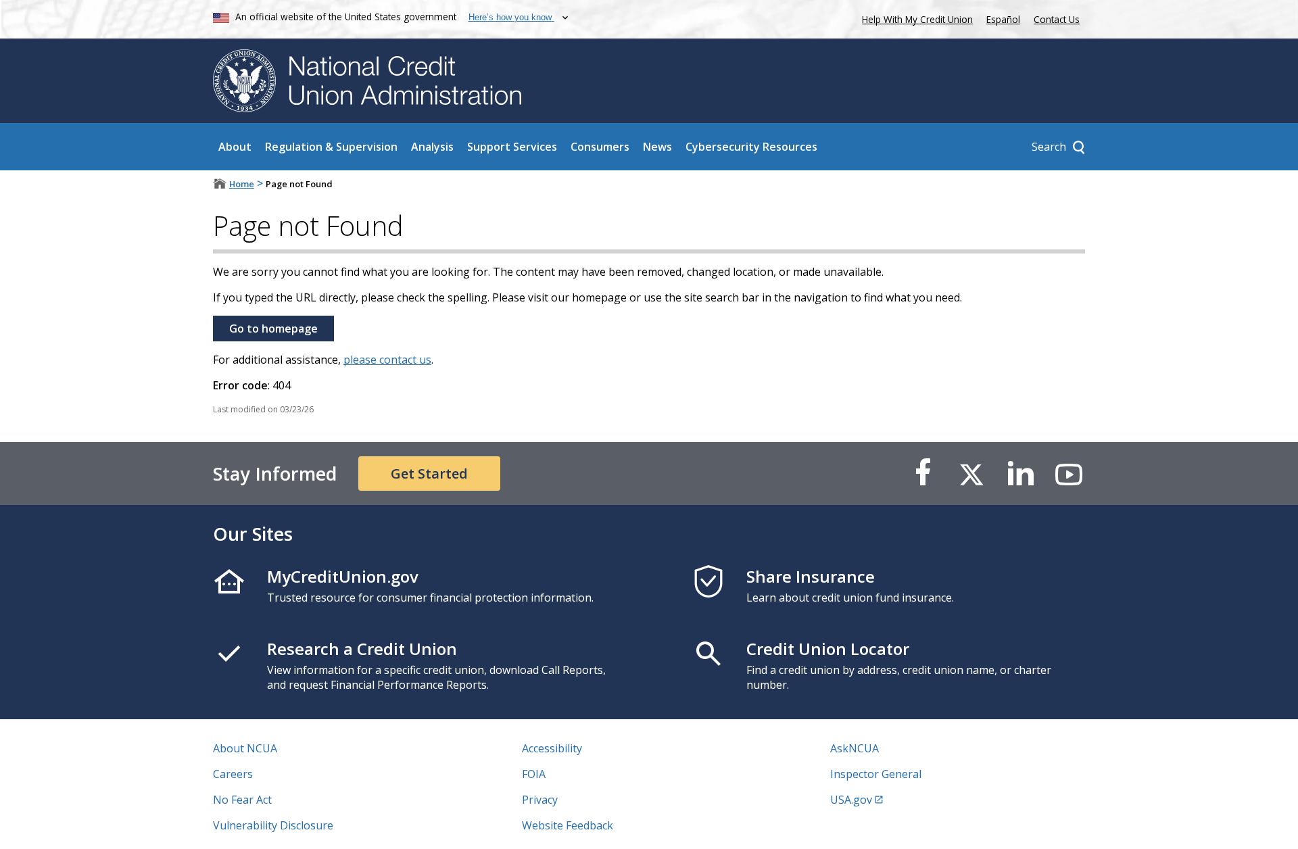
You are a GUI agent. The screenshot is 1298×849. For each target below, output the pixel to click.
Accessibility (552, 748)
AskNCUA (854, 748)
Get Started (429, 473)
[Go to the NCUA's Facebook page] (923, 473)
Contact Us (1057, 19)
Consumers (600, 146)
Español (1003, 19)
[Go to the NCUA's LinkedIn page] (1020, 473)
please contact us (387, 359)
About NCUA (245, 748)
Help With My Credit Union (915, 18)
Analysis (432, 146)
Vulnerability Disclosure (273, 825)
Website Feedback (567, 825)
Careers (233, 774)
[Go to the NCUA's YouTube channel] (1069, 473)
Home (241, 184)
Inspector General (875, 774)
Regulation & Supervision (331, 146)
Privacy (540, 799)
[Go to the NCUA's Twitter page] (971, 473)
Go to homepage (273, 328)
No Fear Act (242, 799)
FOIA (534, 774)
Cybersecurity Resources (751, 146)
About (234, 146)
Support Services (512, 146)
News (657, 146)
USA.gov (851, 799)
